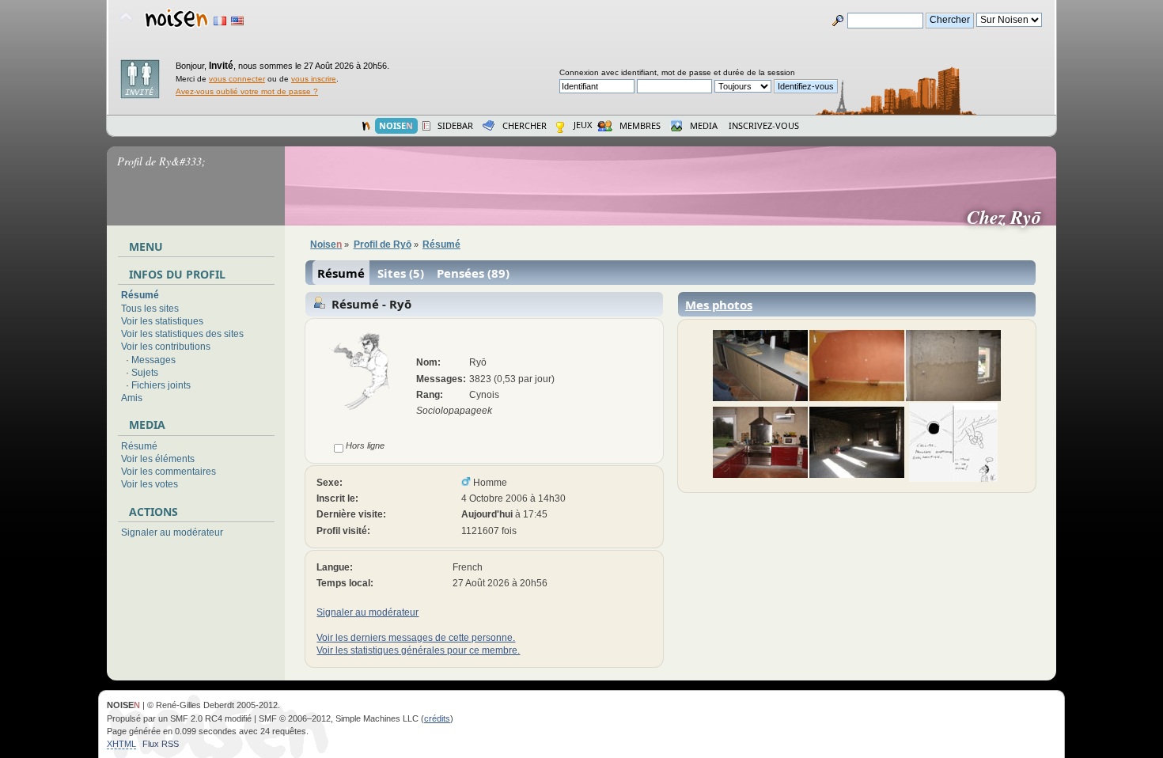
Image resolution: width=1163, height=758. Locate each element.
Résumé (140, 295)
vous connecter (237, 78)
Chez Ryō (1010, 216)
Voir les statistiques (162, 321)
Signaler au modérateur (172, 532)
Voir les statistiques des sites (182, 333)
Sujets (144, 372)
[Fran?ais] (220, 21)
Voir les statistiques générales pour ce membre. (418, 650)
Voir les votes (149, 484)
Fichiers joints (161, 385)
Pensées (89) (473, 273)
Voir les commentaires (168, 471)
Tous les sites (150, 308)
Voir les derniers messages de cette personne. (415, 637)
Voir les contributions (165, 346)
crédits (437, 718)
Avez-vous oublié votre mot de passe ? (247, 91)
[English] (237, 21)
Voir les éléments (158, 458)
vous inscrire (313, 78)
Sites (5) (400, 273)
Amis (131, 398)
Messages (153, 360)
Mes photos (718, 305)
